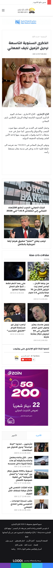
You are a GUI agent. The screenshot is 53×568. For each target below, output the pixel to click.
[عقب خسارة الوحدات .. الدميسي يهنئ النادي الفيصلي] (41, 504)
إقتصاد (35, 545)
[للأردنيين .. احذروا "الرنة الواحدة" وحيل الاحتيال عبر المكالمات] (41, 447)
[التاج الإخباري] (26, 10)
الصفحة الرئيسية (42, 541)
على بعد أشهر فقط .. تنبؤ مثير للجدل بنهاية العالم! (15, 286)
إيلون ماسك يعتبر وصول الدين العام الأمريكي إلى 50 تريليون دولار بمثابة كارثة (39, 331)
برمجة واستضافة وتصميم (32, 561)
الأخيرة (38, 435)
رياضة (13, 549)
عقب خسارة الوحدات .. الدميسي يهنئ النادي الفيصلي (21, 504)
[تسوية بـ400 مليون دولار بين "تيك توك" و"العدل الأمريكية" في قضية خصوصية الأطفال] (41, 474)
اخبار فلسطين (20, 541)
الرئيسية (44, 37)
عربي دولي (9, 541)
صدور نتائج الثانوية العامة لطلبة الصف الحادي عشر (28, 2)
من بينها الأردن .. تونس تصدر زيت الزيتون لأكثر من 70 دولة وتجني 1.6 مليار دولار (38, 289)
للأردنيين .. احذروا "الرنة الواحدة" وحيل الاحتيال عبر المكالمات (19, 447)
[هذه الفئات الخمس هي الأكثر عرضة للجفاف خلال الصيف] (41, 490)
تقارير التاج (19, 545)
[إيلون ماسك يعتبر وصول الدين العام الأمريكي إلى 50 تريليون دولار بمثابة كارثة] (38, 312)
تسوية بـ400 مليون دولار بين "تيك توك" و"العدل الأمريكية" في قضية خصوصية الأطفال (19, 475)
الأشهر (14, 435)
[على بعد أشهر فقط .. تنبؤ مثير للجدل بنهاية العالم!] (14, 271)
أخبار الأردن (30, 541)
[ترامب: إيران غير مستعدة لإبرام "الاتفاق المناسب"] (14, 312)
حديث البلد (35, 37)
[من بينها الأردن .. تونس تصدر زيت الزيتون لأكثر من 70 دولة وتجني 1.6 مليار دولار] (38, 271)
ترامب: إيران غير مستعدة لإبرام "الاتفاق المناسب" (16, 328)
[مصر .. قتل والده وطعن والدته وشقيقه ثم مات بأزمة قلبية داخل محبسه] (41, 460)
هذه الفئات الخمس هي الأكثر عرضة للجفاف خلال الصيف (20, 490)
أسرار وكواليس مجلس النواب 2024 (29, 549)
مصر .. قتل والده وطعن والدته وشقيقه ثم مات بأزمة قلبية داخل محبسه (20, 460)
